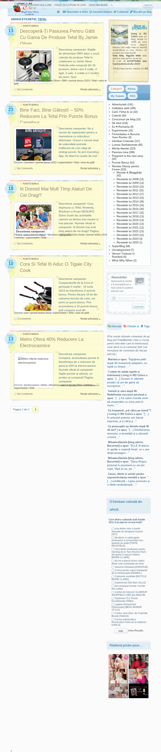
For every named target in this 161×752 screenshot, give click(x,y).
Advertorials (119, 104)
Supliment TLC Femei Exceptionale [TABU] (125, 599)
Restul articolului (89, 89)
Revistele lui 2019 (128, 220)
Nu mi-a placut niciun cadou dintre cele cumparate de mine (128, 562)
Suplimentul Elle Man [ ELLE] (130, 582)
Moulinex (53, 234)
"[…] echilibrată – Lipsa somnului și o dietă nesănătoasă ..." (128, 481)
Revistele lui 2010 (128, 186)
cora (26, 234)
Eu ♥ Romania (121, 126)
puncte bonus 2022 (46, 162)
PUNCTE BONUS (31, 26)
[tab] (116, 89)
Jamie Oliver (53, 80)
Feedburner (125, 339)
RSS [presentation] (132, 95)
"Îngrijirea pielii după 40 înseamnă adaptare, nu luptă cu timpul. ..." (127, 363)
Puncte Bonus (120, 162)
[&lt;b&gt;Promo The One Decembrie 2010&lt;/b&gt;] (138, 684)
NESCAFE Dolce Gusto (72, 234)
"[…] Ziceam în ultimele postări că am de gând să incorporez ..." (125, 382)
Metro (44, 385)
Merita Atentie (120, 148)
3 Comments (24, 318)
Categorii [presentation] (116, 88)
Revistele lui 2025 (128, 242)
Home (58, 12)
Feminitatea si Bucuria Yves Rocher (126, 136)
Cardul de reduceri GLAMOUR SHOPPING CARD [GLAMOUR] (129, 593)
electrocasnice (38, 234)
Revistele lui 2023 (128, 235)
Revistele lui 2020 (128, 223)
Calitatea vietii (120, 108)
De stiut (116, 123)
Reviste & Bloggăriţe (129, 172)
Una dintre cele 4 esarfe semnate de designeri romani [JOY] (127, 531)
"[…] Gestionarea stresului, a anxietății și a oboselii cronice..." (128, 433)
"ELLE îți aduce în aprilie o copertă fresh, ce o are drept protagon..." (128, 449)
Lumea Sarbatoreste (124, 144)
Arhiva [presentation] (131, 88)
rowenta (19, 237)
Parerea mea (120, 152)
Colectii (116, 115)
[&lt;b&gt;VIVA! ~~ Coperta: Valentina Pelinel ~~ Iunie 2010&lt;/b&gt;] (138, 670)
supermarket (65, 162)
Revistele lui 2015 (128, 205)
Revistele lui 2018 (128, 216)
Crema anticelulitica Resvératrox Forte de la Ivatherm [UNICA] (129, 622)
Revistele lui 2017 (128, 212)
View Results (136, 630)
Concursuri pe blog (123, 119)
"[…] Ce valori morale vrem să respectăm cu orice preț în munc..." (127, 401)
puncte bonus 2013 (71, 385)
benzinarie (29, 80)
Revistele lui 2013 (128, 197)
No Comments (25, 89)
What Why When (122, 260)
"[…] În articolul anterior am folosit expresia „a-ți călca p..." (128, 417)
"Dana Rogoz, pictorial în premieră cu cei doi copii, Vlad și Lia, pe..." (127, 465)
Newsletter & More (77, 11)
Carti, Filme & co (122, 111)
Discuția (116, 326)
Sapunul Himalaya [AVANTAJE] (131, 567)
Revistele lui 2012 (128, 194)
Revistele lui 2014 (128, 201)
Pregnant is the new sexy (127, 155)
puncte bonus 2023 (79, 80)
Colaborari (122, 11)
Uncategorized (121, 249)
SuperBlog (118, 246)
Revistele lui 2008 (128, 179)
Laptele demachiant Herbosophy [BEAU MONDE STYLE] (127, 607)
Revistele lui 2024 (128, 238)
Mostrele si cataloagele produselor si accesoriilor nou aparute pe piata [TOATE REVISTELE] (127, 541)
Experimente (120, 130)
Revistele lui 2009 (128, 182)
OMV (64, 80)
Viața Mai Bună (98, 5)
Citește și (133, 326)
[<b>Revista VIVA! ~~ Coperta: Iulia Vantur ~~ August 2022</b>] (118, 670)
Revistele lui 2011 (127, 190)
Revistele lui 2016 (128, 208)
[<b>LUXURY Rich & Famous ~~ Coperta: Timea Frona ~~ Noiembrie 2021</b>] (138, 655)
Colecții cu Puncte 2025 (70, 5)
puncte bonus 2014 (97, 234)
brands (41, 80)
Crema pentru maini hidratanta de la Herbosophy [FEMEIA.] (129, 571)
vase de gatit (87, 162)
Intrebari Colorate (123, 141)
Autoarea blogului (102, 11)
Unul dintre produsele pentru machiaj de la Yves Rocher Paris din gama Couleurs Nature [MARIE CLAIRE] (129, 553)
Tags (146, 326)
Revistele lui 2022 (128, 231)
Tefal (94, 80)
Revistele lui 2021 (128, 227)
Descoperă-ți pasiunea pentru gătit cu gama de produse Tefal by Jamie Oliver (59, 37)
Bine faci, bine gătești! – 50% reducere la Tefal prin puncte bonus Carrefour (59, 116)
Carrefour (29, 162)
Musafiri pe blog (142, 11)
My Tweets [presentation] (117, 95)
